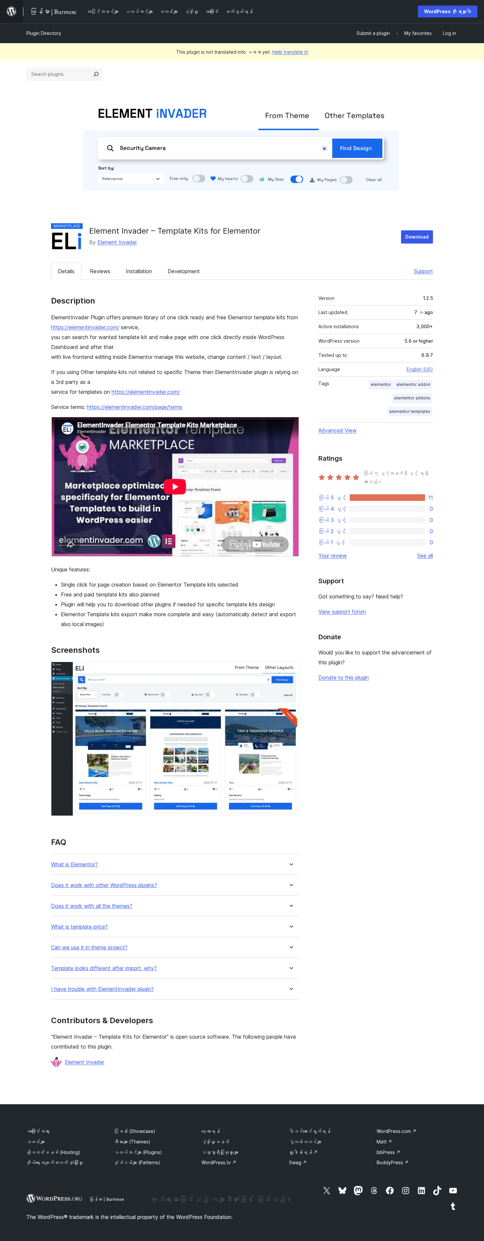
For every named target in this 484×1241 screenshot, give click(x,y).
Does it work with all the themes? (91, 906)
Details (66, 271)
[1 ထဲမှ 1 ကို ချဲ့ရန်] (290, 670)
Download (417, 237)
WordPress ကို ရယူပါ (447, 11)
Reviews (100, 271)
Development (184, 271)
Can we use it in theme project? (89, 947)
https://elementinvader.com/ (85, 327)
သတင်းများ (35, 1141)
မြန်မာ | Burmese (106, 1199)
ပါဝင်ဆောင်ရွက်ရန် (310, 1131)
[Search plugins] (96, 74)
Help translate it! (290, 52)
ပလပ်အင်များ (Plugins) (138, 1152)
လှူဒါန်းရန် (303, 1152)
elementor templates (409, 411)
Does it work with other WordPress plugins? (104, 885)
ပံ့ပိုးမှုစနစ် (215, 1141)
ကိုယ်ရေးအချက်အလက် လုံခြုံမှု (54, 1162)
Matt (384, 1141)
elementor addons (412, 397)
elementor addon (413, 384)
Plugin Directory (43, 33)
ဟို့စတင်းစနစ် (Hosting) (53, 1152)
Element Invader (117, 242)
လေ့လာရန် (211, 1131)
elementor (381, 384)
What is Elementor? (74, 864)
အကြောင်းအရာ (37, 1131)
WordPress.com (397, 1131)
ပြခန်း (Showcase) (134, 1131)
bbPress (388, 1152)
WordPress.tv (219, 1162)
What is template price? (79, 927)
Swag (298, 1162)
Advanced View (337, 430)
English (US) (420, 369)
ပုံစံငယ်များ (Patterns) (137, 1162)
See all (425, 555)
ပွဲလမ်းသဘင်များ (305, 1141)
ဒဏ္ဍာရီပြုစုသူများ (220, 1152)
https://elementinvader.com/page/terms (134, 407)
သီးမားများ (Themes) (132, 1141)
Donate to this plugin (343, 677)
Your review (332, 555)
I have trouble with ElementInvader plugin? (102, 989)
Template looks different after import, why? (104, 968)
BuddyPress (393, 1162)
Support (423, 271)
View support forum (342, 611)
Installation (139, 271)
